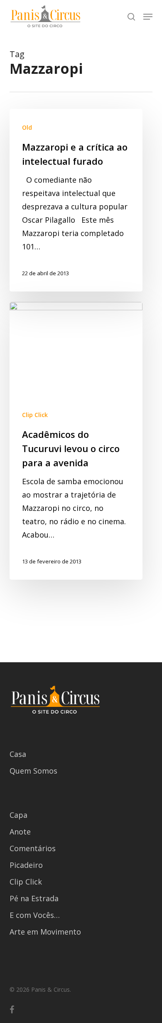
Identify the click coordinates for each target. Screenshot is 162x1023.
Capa (18, 815)
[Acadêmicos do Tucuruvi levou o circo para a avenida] (76, 441)
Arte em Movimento (45, 932)
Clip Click (35, 415)
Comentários (33, 848)
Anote (20, 832)
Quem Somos (33, 771)
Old (27, 127)
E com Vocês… (35, 915)
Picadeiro (26, 865)
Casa (18, 754)
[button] (147, 17)
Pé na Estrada (34, 898)
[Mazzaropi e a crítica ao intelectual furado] (76, 200)
